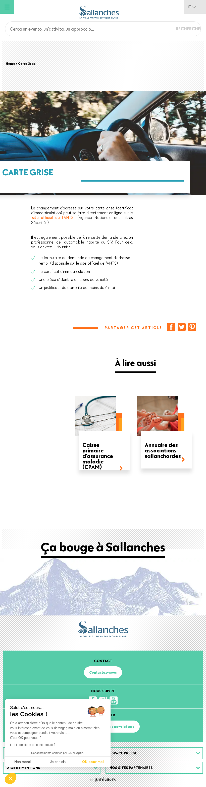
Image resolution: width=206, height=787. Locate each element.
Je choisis (58, 762)
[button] (11, 778)
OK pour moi (93, 762)
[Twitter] (182, 327)
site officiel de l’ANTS (53, 217)
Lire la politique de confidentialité (32, 745)
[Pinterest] (192, 327)
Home (10, 63)
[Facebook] (171, 327)
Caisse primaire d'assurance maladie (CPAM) (97, 456)
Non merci (22, 762)
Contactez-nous (103, 672)
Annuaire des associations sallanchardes (163, 450)
